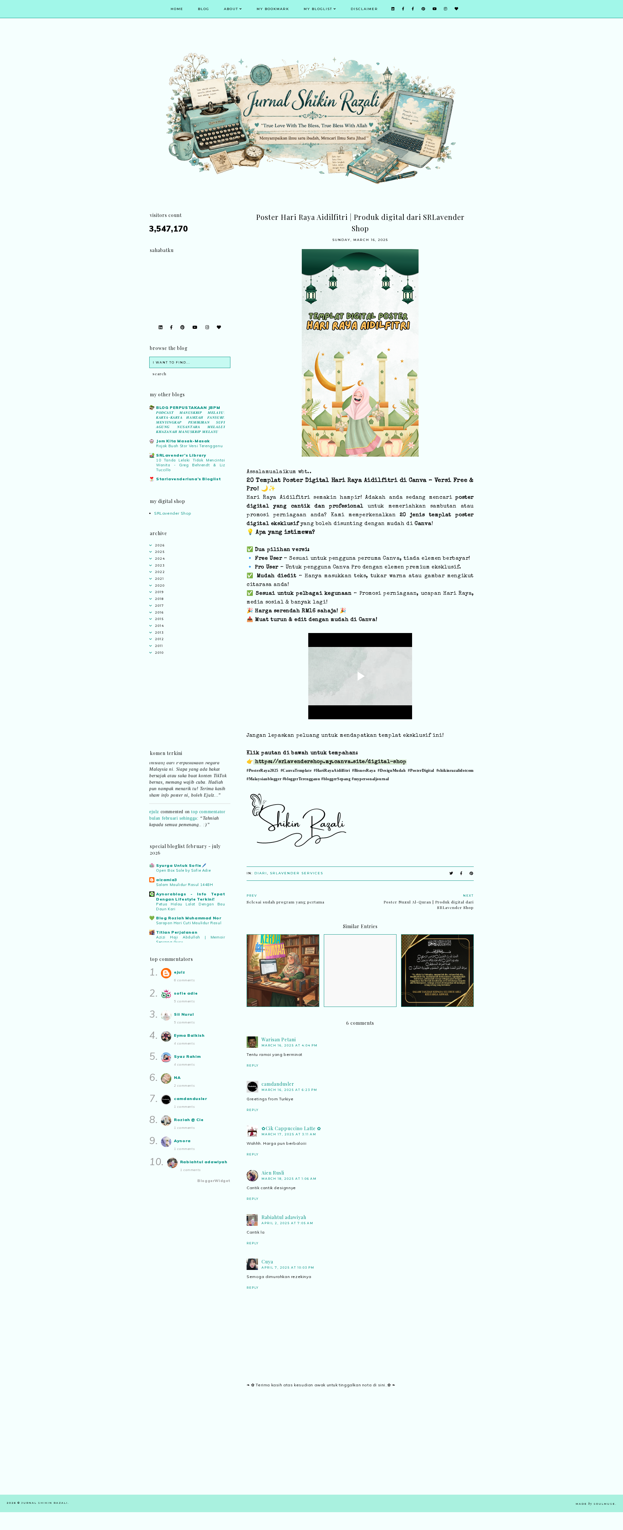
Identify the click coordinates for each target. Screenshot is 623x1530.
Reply (253, 1065)
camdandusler (278, 1084)
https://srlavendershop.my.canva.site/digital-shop (330, 762)
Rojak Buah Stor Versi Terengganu (189, 446)
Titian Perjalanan (176, 932)
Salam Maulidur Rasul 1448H (184, 884)
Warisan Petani (279, 1039)
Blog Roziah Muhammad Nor (188, 917)
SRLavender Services (296, 873)
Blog (203, 9)
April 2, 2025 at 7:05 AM (287, 1223)
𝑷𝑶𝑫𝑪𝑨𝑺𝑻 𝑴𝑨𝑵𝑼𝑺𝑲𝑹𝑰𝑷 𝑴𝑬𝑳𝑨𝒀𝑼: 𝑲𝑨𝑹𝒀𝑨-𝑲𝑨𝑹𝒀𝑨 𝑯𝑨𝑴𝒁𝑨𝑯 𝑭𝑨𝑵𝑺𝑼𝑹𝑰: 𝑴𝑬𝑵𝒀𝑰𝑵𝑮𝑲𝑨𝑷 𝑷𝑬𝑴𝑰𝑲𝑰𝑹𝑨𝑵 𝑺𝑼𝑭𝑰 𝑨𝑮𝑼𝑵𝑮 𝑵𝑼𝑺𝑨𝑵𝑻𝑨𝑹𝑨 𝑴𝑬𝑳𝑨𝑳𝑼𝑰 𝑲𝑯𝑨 (190, 422)
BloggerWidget (213, 1180)
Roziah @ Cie (188, 1119)
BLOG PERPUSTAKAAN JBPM (188, 407)
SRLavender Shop (172, 513)
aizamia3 (166, 879)
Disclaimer (364, 9)
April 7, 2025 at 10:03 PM (288, 1267)
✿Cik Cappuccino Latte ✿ (291, 1128)
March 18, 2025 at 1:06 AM (289, 1178)
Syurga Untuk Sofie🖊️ (181, 865)
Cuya (267, 1262)
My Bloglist (318, 9)
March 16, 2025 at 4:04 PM (290, 1045)
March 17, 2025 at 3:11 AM (289, 1134)
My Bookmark (273, 9)
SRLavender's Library (181, 455)
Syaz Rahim (187, 1056)
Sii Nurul (184, 1014)
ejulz (154, 799)
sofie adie (186, 993)
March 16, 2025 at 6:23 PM (289, 1090)
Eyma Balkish (189, 1035)
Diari (260, 873)
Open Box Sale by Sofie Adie (183, 870)
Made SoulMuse (595, 1503)
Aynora (182, 1140)
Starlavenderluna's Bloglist (188, 478)
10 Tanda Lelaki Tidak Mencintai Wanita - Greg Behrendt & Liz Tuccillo (190, 465)
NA (177, 1077)
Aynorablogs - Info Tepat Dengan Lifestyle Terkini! (190, 896)
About (231, 9)
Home (177, 9)
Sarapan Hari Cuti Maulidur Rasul (188, 923)
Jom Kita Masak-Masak (183, 440)
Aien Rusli (273, 1173)
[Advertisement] (360, 1449)
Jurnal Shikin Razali (44, 1502)
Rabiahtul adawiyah (284, 1217)
